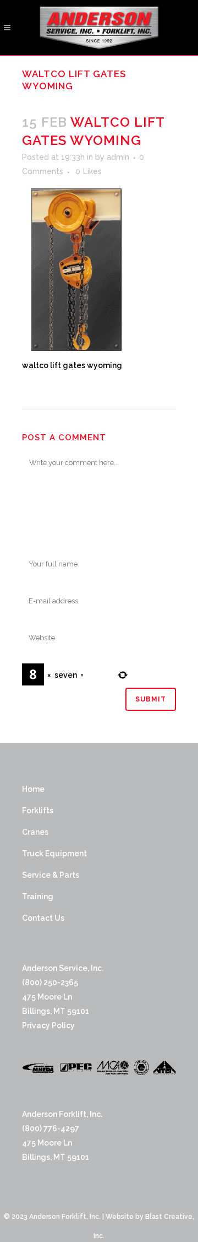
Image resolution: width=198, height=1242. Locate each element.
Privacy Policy (48, 1025)
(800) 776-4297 (50, 1128)
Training (37, 896)
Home (33, 789)
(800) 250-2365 (50, 982)
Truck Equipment (54, 853)
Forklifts (37, 810)
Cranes (35, 832)
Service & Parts (50, 875)
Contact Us (43, 918)
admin (118, 157)
